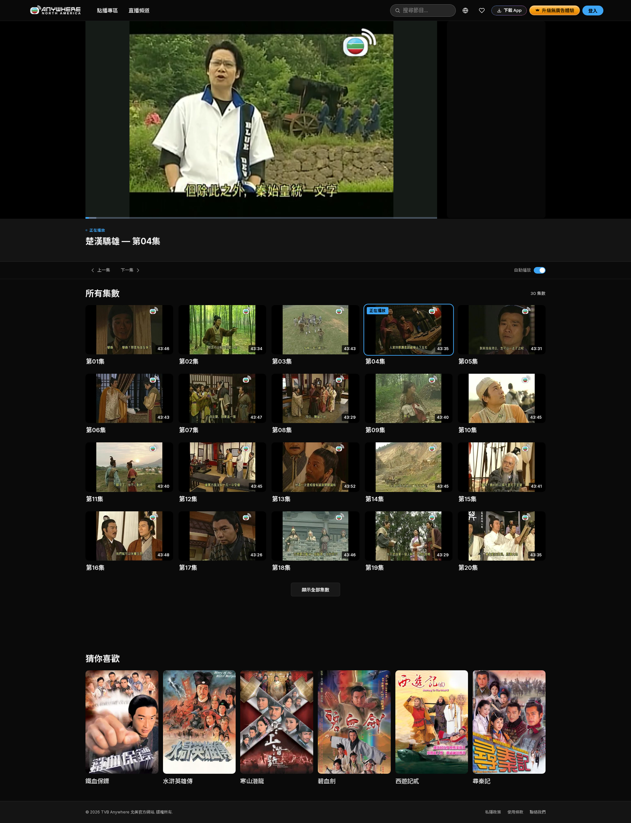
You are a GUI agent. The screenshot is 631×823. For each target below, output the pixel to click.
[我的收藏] (482, 10)
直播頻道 (139, 10)
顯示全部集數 (315, 589)
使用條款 (515, 812)
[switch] (540, 270)
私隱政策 (493, 812)
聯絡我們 (538, 812)
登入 (592, 10)
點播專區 (107, 10)
